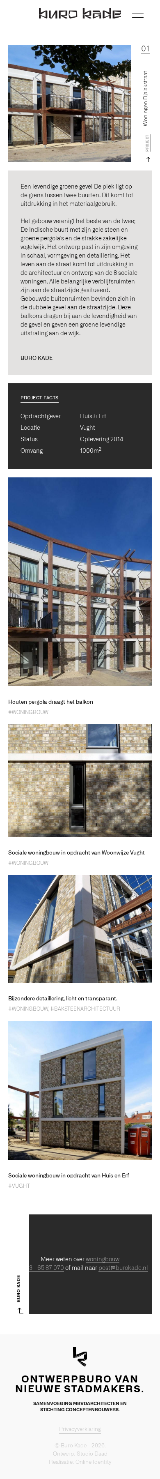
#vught (19, 1186)
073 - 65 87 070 (43, 1268)
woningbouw (102, 1259)
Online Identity (93, 1462)
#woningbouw (28, 712)
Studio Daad (92, 1454)
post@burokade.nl (123, 1268)
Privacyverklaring (80, 1429)
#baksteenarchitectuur (85, 1009)
